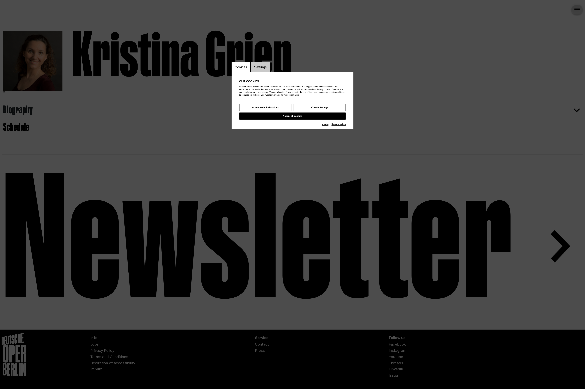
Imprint (325, 124)
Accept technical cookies (265, 107)
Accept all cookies (292, 116)
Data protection (339, 124)
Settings (260, 67)
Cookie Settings (319, 107)
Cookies (241, 67)
